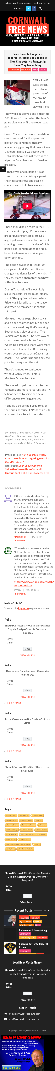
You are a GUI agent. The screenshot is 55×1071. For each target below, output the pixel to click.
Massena (43, 825)
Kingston (37, 921)
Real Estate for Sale (25, 849)
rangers (9, 443)
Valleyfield (10, 849)
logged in (23, 608)
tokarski (18, 443)
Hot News (35, 917)
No (11, 642)
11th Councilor (24, 839)
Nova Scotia (11, 815)
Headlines (14, 69)
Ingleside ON (25, 921)
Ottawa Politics (27, 830)
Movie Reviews (42, 830)
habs (29, 439)
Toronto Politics (26, 820)
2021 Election (12, 834)
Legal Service (11, 820)
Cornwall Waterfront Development (18, 844)
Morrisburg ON (26, 925)
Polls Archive (14, 702)
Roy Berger (24, 815)
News (35, 69)
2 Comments (40, 443)
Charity (38, 820)
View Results (27, 654)
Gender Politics (12, 825)
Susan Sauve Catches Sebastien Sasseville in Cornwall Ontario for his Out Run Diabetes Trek (27, 469)
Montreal (26, 69)
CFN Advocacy (12, 830)
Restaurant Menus (28, 825)
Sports (43, 69)
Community (25, 933)
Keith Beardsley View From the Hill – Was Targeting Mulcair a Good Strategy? (27, 458)
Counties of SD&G (28, 937)
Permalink (20, 540)
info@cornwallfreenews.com (24, 1019)
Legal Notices (37, 815)
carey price (20, 439)
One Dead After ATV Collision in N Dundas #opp (33, 928)
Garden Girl (11, 839)
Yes (11, 638)
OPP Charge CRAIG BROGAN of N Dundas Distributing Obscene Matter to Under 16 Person (33, 942)
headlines (39, 439)
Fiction (37, 844)
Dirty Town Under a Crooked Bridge (33, 834)
